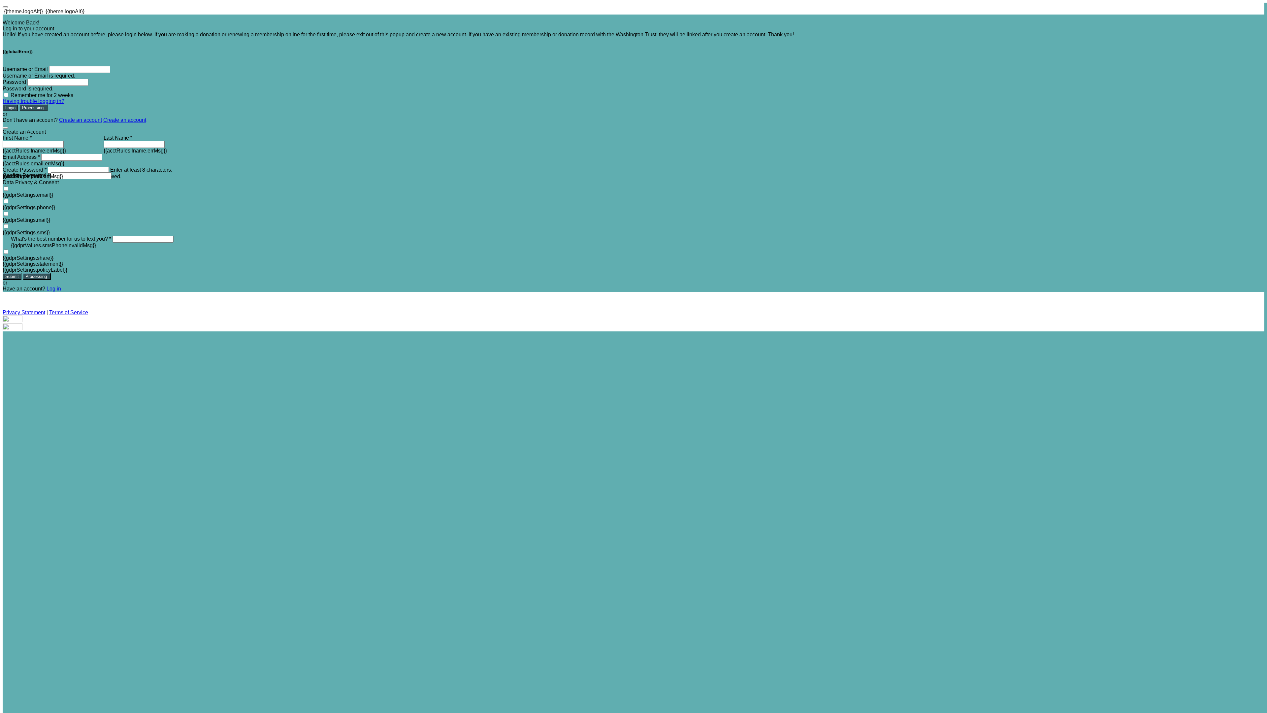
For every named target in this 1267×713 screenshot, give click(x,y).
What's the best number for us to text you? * (61, 239)
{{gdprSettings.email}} (28, 195)
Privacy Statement (24, 312)
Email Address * (21, 157)
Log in (54, 288)
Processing (33, 107)
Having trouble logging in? (33, 101)
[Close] (5, 128)
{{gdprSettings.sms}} (26, 232)
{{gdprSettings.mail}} (26, 220)
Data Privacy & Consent (31, 182)
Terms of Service (68, 312)
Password (14, 82)
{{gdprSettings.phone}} (29, 207)
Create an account (80, 120)
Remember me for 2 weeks (42, 95)
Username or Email (25, 69)
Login (10, 107)
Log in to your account (28, 28)
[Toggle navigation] (5, 7)
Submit (12, 276)
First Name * (17, 138)
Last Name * (118, 138)
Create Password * (25, 170)
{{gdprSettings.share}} (28, 258)
